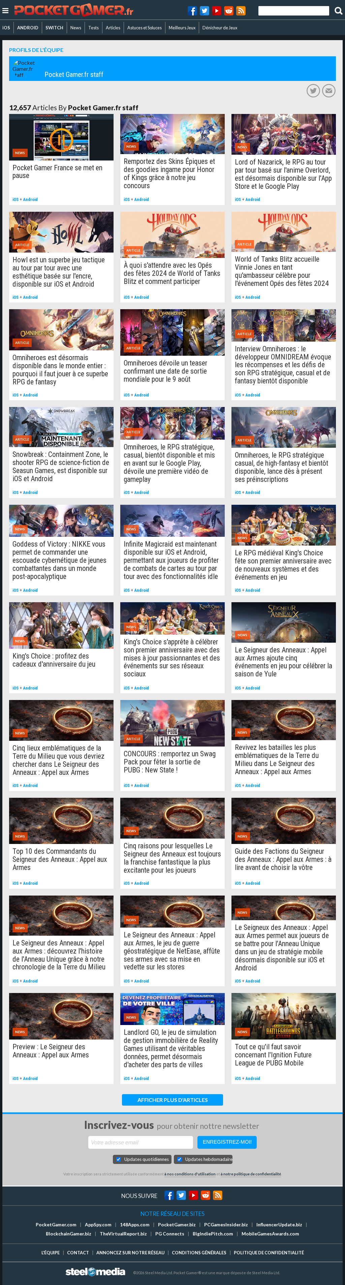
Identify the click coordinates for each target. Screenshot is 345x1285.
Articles (113, 27)
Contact (78, 1252)
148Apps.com (135, 1224)
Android (30, 199)
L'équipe (50, 1252)
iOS (6, 27)
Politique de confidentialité (269, 1252)
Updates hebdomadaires (208, 1159)
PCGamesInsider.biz (226, 1224)
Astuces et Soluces (144, 27)
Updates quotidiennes (146, 1159)
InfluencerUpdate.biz (279, 1224)
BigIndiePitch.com (213, 1233)
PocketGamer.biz (177, 1224)
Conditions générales (199, 1252)
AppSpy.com (98, 1224)
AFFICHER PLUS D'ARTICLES (172, 1100)
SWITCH (54, 27)
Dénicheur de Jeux (219, 27)
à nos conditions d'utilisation (190, 1174)
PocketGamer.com (56, 1224)
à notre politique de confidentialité (251, 1174)
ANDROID (27, 27)
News (75, 27)
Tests (93, 27)
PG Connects (169, 1233)
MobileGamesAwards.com (270, 1233)
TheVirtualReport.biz (123, 1233)
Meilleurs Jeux (182, 27)
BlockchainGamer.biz (68, 1233)
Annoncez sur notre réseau (130, 1252)
